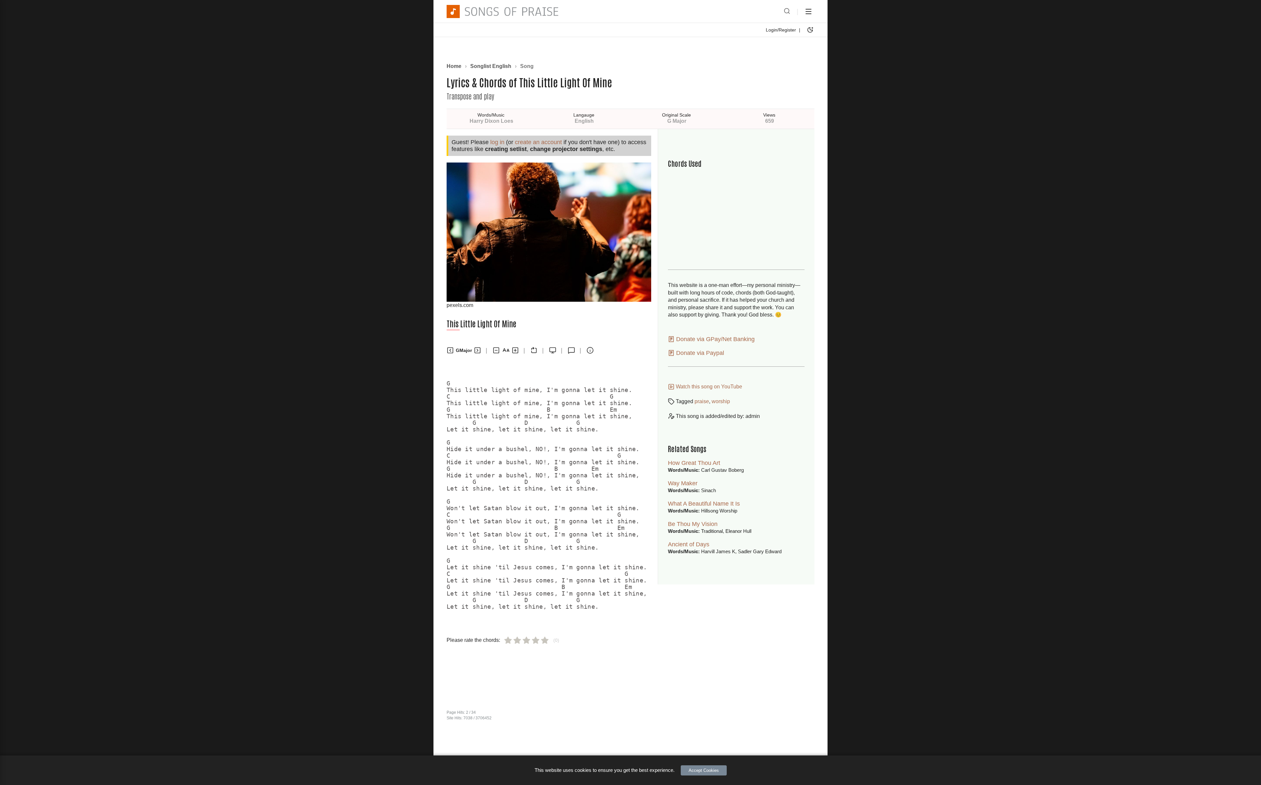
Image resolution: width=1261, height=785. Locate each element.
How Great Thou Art (694, 463)
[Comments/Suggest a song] (571, 350)
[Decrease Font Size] (496, 350)
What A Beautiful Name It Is (704, 503)
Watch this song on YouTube (708, 386)
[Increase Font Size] (515, 350)
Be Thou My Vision (693, 524)
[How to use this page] (590, 350)
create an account (538, 142)
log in (497, 142)
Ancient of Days (688, 544)
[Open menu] (808, 11)
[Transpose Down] (450, 350)
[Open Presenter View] (552, 350)
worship (721, 401)
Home (454, 66)
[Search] (787, 11)
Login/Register (781, 30)
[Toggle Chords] (534, 350)
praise (702, 401)
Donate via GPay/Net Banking (715, 339)
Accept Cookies (704, 770)
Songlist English (490, 66)
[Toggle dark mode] (810, 30)
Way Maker (682, 483)
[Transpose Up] (477, 350)
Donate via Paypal (699, 353)
